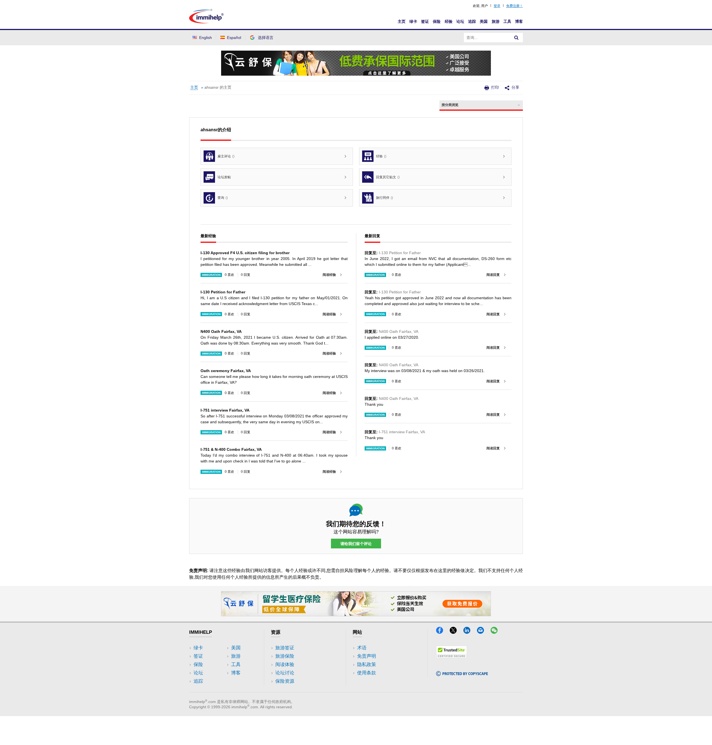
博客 (519, 21)
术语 (362, 647)
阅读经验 (329, 275)
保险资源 (284, 681)
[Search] (516, 37)
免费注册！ (514, 6)
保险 (437, 21)
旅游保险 (284, 656)
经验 (449, 21)
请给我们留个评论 (356, 543)
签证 (425, 21)
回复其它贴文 (388, 177)
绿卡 (413, 21)
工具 (507, 21)
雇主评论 (225, 156)
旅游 (496, 21)
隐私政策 (366, 664)
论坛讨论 (284, 672)
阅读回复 (493, 275)
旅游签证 (284, 647)
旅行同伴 (384, 198)
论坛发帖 (224, 177)
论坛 (460, 21)
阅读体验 (284, 664)
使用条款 (366, 672)
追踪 (472, 21)
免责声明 (366, 656)
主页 (402, 21)
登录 (497, 6)
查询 (222, 198)
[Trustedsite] (451, 657)
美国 (484, 21)
